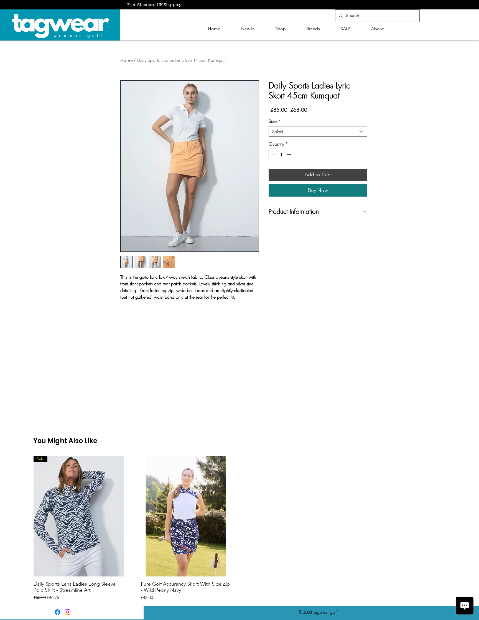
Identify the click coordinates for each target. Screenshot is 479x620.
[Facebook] (57, 612)
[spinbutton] (281, 154)
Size (275, 121)
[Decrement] (273, 154)
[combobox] (318, 131)
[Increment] (289, 154)
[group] (239, 528)
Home (126, 60)
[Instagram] (67, 612)
